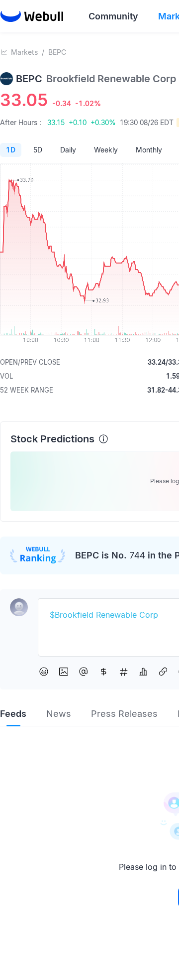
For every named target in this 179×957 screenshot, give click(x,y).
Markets (24, 52)
